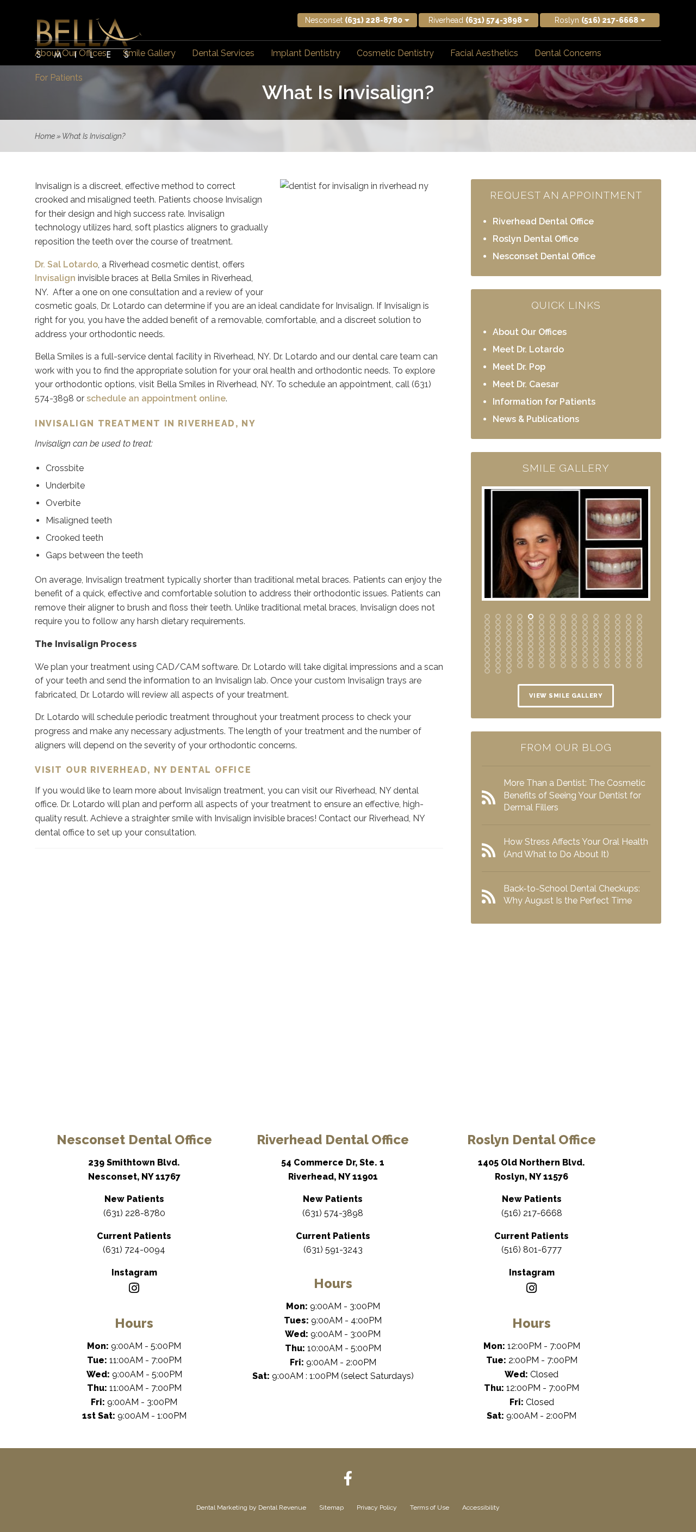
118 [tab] (617, 654)
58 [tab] (617, 633)
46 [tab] (487, 633)
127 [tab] (552, 660)
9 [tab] (574, 616)
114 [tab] (574, 654)
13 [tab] (617, 616)
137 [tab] (498, 665)
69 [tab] (574, 638)
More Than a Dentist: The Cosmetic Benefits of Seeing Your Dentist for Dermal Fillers (574, 795)
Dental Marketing (221, 1507)
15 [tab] (639, 616)
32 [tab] (498, 627)
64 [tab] (520, 638)
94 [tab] (520, 649)
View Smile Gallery (565, 695)
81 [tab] (541, 643)
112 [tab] (552, 654)
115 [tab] (585, 654)
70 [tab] (585, 638)
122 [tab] (498, 660)
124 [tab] (520, 660)
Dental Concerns (568, 53)
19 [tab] (520, 622)
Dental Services (223, 53)
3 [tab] (509, 616)
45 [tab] (639, 627)
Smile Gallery (149, 53)
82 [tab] (552, 643)
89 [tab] (628, 643)
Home (45, 136)
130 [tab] (585, 660)
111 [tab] (541, 654)
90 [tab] (639, 643)
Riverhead (475, 20)
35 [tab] (530, 627)
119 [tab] (628, 654)
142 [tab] (552, 665)
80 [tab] (530, 643)
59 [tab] (628, 633)
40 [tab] (585, 627)
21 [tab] (541, 622)
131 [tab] (596, 660)
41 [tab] (596, 627)
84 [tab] (574, 643)
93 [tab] (509, 649)
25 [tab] (585, 622)
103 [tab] (617, 649)
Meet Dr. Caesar (526, 384)
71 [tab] (596, 638)
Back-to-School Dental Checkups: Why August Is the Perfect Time (572, 894)
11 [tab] (596, 616)
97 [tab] (552, 649)
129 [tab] (574, 660)
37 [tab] (552, 627)
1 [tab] (487, 616)
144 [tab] (574, 665)
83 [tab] (563, 643)
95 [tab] (530, 649)
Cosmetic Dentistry (395, 53)
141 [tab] (541, 665)
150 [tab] (639, 665)
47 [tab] (498, 633)
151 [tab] (487, 671)
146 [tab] (596, 665)
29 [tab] (628, 622)
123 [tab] (509, 660)
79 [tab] (520, 643)
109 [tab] (520, 654)
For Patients (59, 77)
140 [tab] (530, 665)
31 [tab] (487, 627)
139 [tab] (520, 665)
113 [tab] (563, 654)
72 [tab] (607, 638)
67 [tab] (552, 638)
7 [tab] (552, 616)
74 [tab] (628, 638)
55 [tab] (585, 633)
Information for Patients (544, 401)
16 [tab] (487, 622)
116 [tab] (596, 654)
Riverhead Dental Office (543, 221)
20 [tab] (530, 622)
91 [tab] (487, 649)
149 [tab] (628, 665)
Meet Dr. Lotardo (528, 349)
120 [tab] (639, 654)
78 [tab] (509, 643)
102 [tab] (607, 649)
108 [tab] (509, 654)
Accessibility (481, 1507)
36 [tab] (541, 627)
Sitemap (331, 1507)
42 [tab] (607, 627)
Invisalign (55, 278)
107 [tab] (498, 654)
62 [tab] (498, 638)
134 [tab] (628, 660)
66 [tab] (541, 638)
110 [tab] (530, 654)
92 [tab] (498, 649)
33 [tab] (509, 627)
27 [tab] (607, 622)
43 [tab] (617, 627)
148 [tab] (617, 665)
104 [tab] (628, 649)
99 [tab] (574, 649)
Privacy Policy (377, 1507)
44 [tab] (628, 627)
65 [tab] (530, 638)
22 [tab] (552, 622)
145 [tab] (585, 665)
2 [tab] (498, 616)
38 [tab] (563, 627)
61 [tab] (487, 638)
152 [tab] (498, 671)
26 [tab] (596, 622)
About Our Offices (71, 53)
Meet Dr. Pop (519, 367)
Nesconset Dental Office (544, 256)
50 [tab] (530, 633)
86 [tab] (596, 643)
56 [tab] (596, 633)
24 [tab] (574, 622)
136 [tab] (487, 665)
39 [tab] (574, 627)
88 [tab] (617, 643)
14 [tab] (628, 616)
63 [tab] (509, 638)
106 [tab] (487, 654)
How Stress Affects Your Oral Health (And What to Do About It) (576, 848)
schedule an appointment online (156, 398)
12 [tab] (607, 616)
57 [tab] (607, 633)
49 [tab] (520, 633)
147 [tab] (607, 665)
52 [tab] (552, 633)
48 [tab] (509, 633)
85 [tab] (585, 643)
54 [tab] (574, 633)
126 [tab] (541, 660)
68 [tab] (563, 638)
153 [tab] (509, 671)
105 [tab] (639, 649)
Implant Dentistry (305, 53)
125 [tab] (530, 660)
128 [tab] (563, 660)
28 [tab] (617, 622)
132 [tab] (607, 660)
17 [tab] (498, 622)
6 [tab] (541, 616)
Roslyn (596, 20)
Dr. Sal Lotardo (66, 264)
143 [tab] (563, 665)
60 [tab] (639, 633)
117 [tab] (607, 654)
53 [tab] (563, 633)
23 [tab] (563, 622)
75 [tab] (639, 638)
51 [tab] (541, 633)
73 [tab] (617, 638)
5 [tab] (530, 616)
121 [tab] (487, 660)
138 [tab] (509, 665)
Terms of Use (429, 1507)
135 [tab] (639, 660)
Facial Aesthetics (484, 53)
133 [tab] (617, 660)
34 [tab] (520, 627)
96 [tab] (541, 649)
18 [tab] (509, 622)
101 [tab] (596, 649)
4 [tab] (520, 616)
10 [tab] (585, 616)
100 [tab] (585, 649)
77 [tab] (498, 643)
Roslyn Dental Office (536, 239)
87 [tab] (607, 643)
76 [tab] (487, 643)
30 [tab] (639, 622)
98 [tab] (563, 649)
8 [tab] (563, 616)
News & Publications (536, 419)
